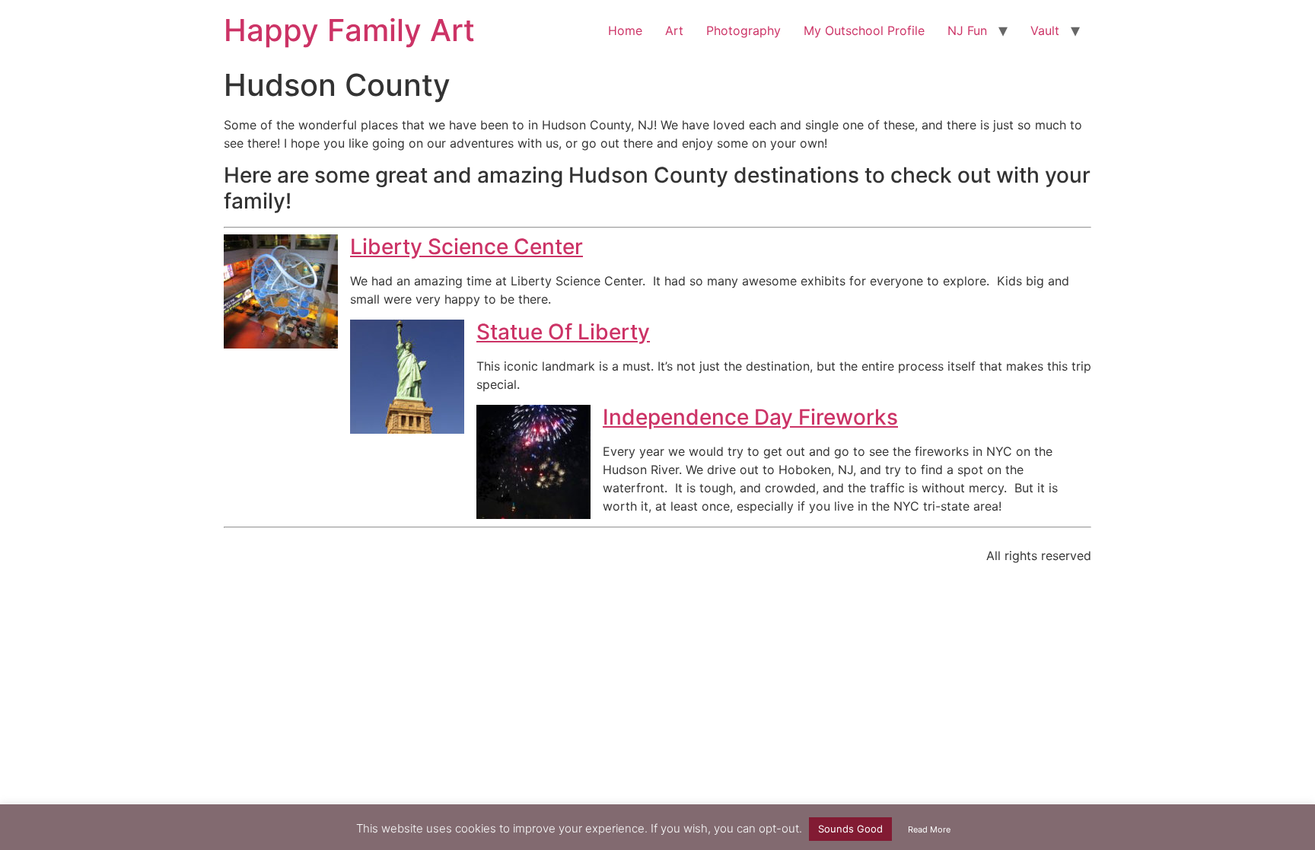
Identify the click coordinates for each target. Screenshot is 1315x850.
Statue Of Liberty (563, 332)
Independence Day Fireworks (750, 417)
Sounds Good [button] (850, 829)
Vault (1044, 30)
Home (625, 30)
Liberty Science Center (466, 246)
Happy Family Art (349, 30)
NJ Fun (967, 30)
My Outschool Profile (864, 30)
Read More (929, 829)
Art (674, 30)
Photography (743, 30)
